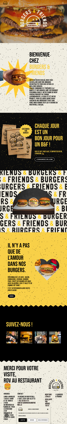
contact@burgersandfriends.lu (26, 404)
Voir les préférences (43, 420)
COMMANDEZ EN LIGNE (45, 159)
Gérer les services (22, 415)
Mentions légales (48, 395)
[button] (48, 409)
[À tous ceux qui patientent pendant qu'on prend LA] (12, 337)
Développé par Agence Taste (48, 402)
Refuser (32, 420)
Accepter (23, 420)
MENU (12, 296)
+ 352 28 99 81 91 (23, 401)
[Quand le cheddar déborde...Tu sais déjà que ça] (26, 337)
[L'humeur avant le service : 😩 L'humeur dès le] (41, 337)
